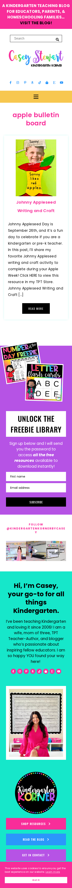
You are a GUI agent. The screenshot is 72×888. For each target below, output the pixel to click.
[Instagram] (18, 83)
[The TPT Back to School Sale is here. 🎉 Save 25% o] (56, 551)
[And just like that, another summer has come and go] (36, 551)
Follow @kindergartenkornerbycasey (36, 528)
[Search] (57, 39)
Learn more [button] (53, 872)
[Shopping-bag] (47, 83)
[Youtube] (61, 83)
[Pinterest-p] (25, 83)
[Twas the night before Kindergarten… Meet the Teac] (16, 551)
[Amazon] (32, 83)
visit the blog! (36, 23)
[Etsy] (54, 83)
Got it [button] (36, 880)
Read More (35, 308)
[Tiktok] (40, 83)
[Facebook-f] (11, 83)
